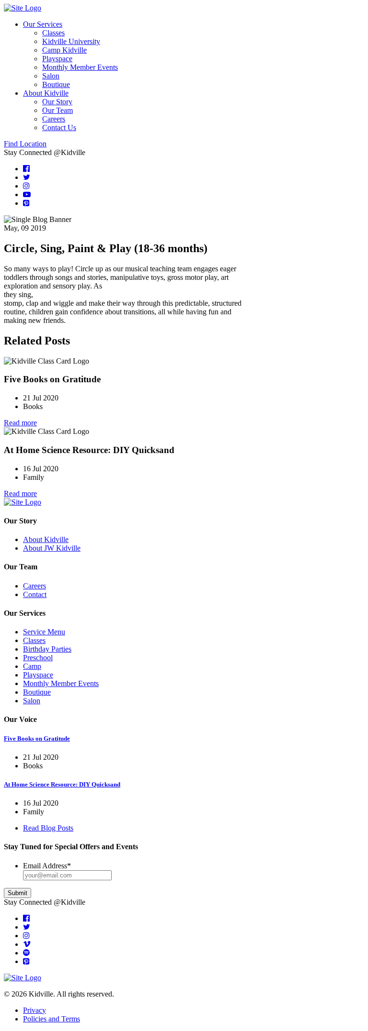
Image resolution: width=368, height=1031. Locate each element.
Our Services (42, 24)
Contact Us (59, 127)
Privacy (34, 1010)
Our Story (57, 102)
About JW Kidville (51, 548)
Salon (50, 76)
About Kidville (46, 93)
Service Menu (44, 632)
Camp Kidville (64, 50)
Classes (53, 33)
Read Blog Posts (48, 828)
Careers (53, 119)
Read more (20, 423)
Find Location (25, 144)
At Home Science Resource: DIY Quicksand (62, 784)
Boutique (56, 84)
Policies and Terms (51, 1019)
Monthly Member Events (80, 67)
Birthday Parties (47, 649)
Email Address (47, 866)
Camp (32, 666)
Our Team (57, 110)
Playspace (57, 59)
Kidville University (71, 41)
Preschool (38, 658)
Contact (34, 594)
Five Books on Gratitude (37, 738)
